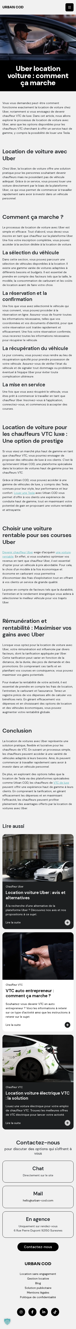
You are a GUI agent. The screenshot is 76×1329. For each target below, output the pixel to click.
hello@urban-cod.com (38, 1200)
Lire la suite (13, 922)
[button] (7, 1321)
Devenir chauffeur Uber (17, 552)
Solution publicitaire (38, 1288)
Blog (38, 1283)
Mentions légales (38, 1292)
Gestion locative (38, 1278)
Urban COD (13, 7)
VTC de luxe (61, 782)
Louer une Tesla (24, 493)
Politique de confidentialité (38, 1297)
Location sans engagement (38, 1274)
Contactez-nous (38, 1247)
